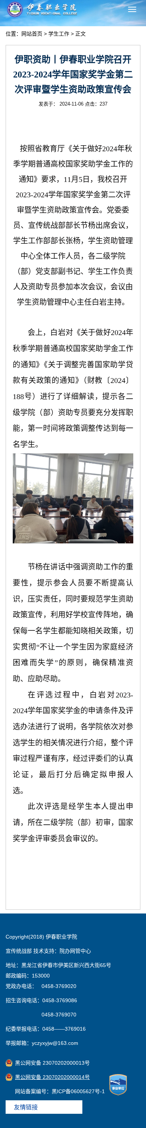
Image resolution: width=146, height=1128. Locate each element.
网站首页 (31, 34)
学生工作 (58, 34)
